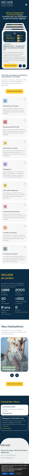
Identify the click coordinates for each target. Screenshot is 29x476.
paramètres (19, 469)
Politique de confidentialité (17, 463)
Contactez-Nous (8, 407)
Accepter (5, 473)
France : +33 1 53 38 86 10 (8, 455)
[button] (26, 4)
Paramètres (19, 473)
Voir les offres (6, 428)
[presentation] (12, 375)
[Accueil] (11, 2)
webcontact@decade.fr (7, 458)
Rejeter (11, 473)
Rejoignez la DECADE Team (13, 418)
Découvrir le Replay (10, 65)
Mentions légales (5, 463)
